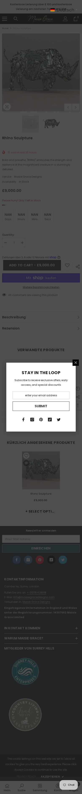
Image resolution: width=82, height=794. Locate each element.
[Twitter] (58, 419)
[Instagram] (32, 419)
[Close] (76, 362)
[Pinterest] (41, 419)
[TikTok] (49, 419)
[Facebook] (23, 419)
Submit (41, 406)
